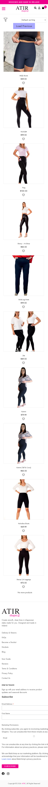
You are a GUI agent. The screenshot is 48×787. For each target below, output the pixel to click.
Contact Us (6, 678)
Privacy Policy (7, 673)
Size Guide (6, 659)
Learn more (6, 759)
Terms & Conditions (9, 668)
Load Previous (24, 26)
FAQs (4, 637)
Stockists (5, 647)
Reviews (5, 663)
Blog (3, 652)
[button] (4, 9)
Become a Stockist (9, 642)
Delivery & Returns (9, 632)
